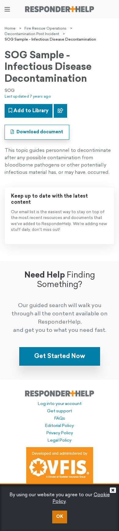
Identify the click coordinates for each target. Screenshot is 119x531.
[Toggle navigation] (7, 9)
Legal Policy (59, 440)
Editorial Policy (59, 426)
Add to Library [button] (30, 111)
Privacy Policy (59, 433)
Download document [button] (39, 132)
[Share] (60, 111)
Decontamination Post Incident (32, 34)
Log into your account (59, 404)
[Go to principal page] (59, 9)
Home (10, 28)
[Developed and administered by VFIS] (59, 466)
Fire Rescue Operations (45, 28)
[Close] (113, 491)
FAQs (59, 418)
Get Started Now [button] (59, 356)
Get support (59, 411)
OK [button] (59, 517)
